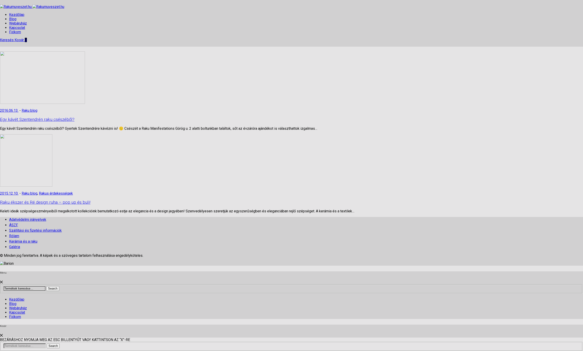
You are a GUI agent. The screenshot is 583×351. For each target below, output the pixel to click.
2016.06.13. (9, 110)
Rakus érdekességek (56, 193)
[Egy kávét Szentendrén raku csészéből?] (42, 102)
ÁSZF (13, 225)
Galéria (14, 247)
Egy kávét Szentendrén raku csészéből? (37, 119)
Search (52, 288)
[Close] (1, 282)
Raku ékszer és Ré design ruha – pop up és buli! (45, 202)
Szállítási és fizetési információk (35, 230)
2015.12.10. (9, 193)
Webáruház (18, 23)
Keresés (7, 40)
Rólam (14, 236)
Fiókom (15, 32)
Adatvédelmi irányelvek (27, 219)
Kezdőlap (16, 15)
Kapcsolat (17, 27)
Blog (12, 19)
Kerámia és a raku (23, 241)
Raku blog (29, 110)
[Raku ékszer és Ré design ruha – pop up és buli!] (26, 185)
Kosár (21, 40)
